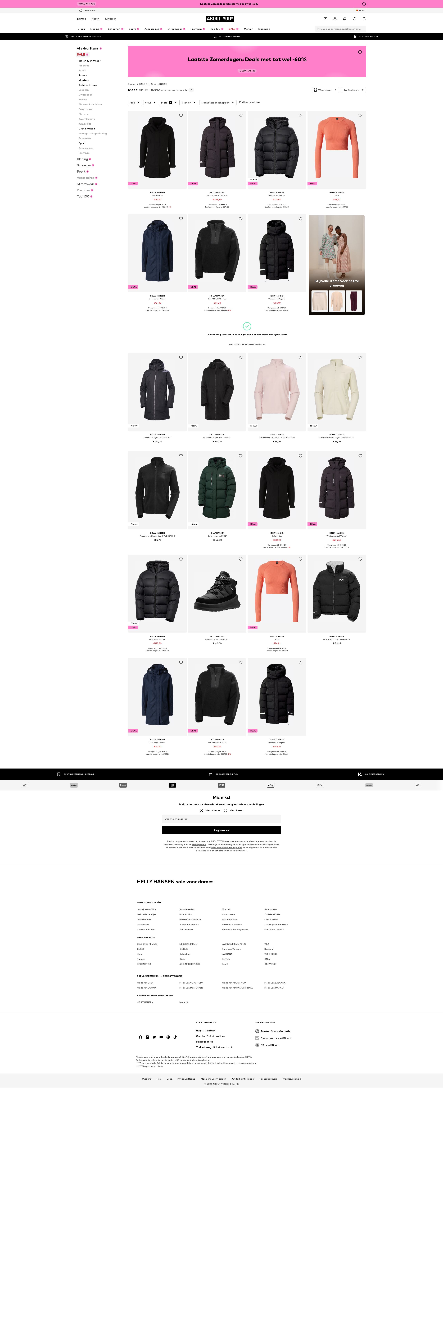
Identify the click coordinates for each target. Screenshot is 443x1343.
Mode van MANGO (274, 987)
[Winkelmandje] (364, 19)
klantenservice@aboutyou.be (226, 847)
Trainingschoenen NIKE (276, 924)
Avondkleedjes (187, 909)
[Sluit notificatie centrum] (345, 19)
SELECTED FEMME (147, 944)
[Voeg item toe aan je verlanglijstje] (181, 115)
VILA (266, 944)
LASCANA (227, 954)
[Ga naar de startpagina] (156, 1024)
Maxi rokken (143, 924)
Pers (159, 1079)
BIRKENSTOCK (144, 964)
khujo (139, 954)
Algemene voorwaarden (213, 1079)
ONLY (267, 959)
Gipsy (182, 959)
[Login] (335, 19)
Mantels (226, 909)
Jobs (169, 1079)
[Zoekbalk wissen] (363, 28)
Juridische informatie (243, 1079)
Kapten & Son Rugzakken (235, 929)
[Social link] (140, 1037)
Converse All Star (146, 929)
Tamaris (141, 959)
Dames (81, 18)
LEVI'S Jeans (271, 919)
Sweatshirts (270, 909)
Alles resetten (251, 101)
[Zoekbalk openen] (317, 28)
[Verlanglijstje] (354, 19)
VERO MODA (271, 954)
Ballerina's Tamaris (232, 924)
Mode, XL (184, 1002)
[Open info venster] (364, 4)
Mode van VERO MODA (191, 982)
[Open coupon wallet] (325, 19)
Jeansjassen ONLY (146, 909)
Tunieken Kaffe (272, 914)
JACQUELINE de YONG (234, 944)
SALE (142, 84)
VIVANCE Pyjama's (189, 924)
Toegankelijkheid (268, 1079)
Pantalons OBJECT (274, 929)
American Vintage (231, 949)
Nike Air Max (185, 914)
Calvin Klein (185, 954)
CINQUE (183, 949)
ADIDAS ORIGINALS (189, 964)
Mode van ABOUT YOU (234, 982)
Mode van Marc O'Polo (191, 987)
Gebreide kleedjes (146, 914)
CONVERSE (270, 964)
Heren (95, 18)
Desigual (268, 949)
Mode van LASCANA (275, 982)
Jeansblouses (144, 919)
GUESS (140, 949)
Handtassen (228, 914)
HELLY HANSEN (158, 84)
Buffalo (226, 959)
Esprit (225, 964)
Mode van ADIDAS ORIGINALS (237, 987)
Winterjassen (186, 929)
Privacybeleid (199, 844)
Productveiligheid (292, 1079)
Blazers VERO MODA (190, 919)
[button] (325, 90)
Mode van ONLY (145, 982)
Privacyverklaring (186, 1079)
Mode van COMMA (146, 987)
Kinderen (110, 18)
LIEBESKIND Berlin (188, 944)
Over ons (146, 1079)
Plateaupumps (229, 919)
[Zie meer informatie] (157, 209)
